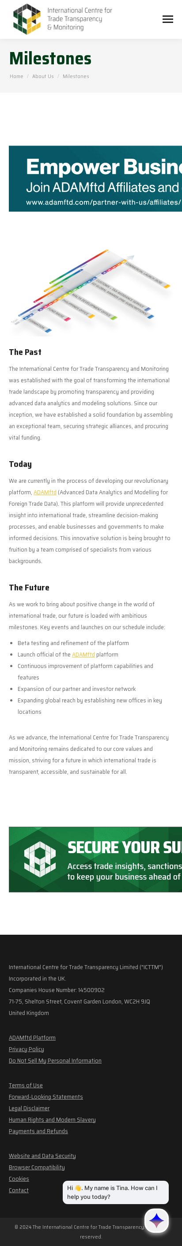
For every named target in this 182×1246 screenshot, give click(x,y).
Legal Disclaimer (29, 1108)
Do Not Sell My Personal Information (55, 1060)
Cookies (19, 1178)
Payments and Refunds (38, 1131)
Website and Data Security (42, 1155)
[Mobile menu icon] (168, 19)
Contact (19, 1190)
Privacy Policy (26, 1049)
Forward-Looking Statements (46, 1096)
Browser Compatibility (37, 1167)
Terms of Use (26, 1085)
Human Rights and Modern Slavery (52, 1119)
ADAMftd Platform (32, 1037)
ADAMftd (45, 492)
